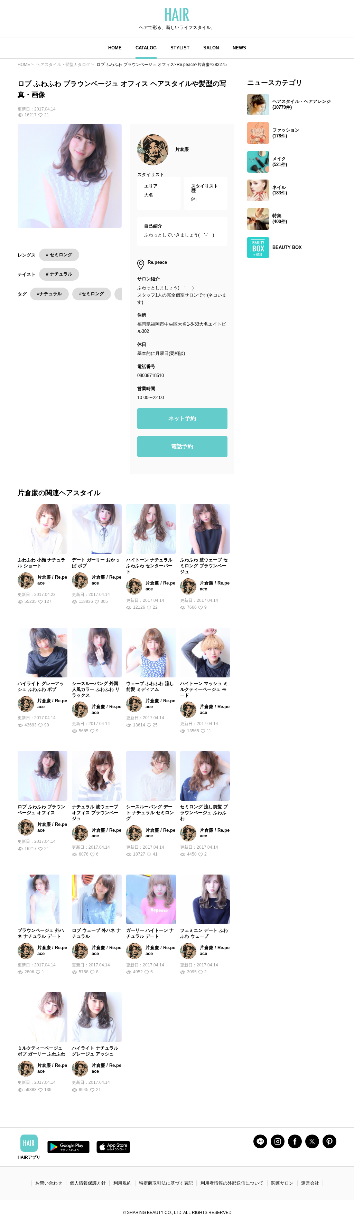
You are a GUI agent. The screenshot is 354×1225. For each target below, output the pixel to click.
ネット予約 (182, 418)
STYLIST (179, 47)
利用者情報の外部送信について (232, 1183)
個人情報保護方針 (88, 1183)
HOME (115, 47)
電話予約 (182, 446)
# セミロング (59, 254)
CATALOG (146, 47)
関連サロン (282, 1183)
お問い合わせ (48, 1183)
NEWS (239, 47)
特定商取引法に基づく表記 (166, 1183)
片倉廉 (182, 149)
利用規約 (122, 1183)
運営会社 (310, 1183)
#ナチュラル (49, 293)
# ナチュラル (59, 274)
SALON (211, 47)
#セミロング (91, 293)
